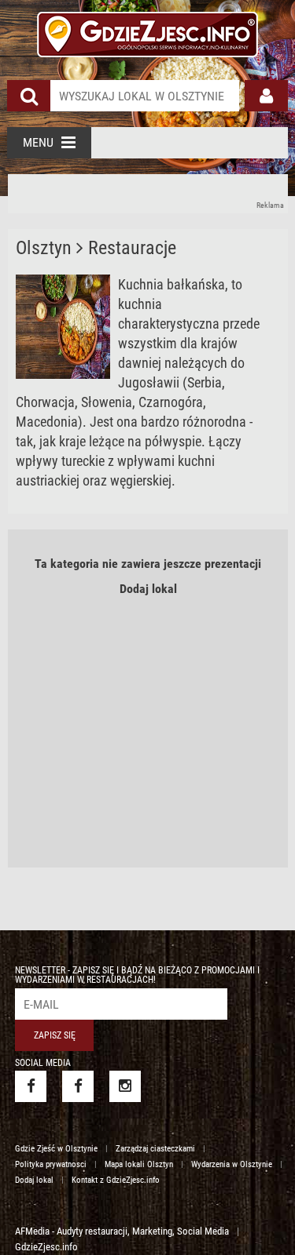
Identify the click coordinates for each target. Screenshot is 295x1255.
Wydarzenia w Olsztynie (231, 1164)
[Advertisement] (148, 193)
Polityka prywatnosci (51, 1164)
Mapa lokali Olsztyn (139, 1164)
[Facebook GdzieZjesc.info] (30, 1086)
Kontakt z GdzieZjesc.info (116, 1180)
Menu (38, 142)
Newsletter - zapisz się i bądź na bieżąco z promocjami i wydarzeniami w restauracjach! (137, 975)
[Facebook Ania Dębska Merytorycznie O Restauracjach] (78, 1086)
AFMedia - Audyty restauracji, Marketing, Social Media (122, 1231)
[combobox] (144, 95)
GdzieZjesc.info (46, 1247)
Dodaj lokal (148, 588)
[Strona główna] (147, 32)
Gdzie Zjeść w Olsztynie (56, 1149)
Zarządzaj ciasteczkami (155, 1149)
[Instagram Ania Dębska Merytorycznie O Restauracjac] (125, 1086)
